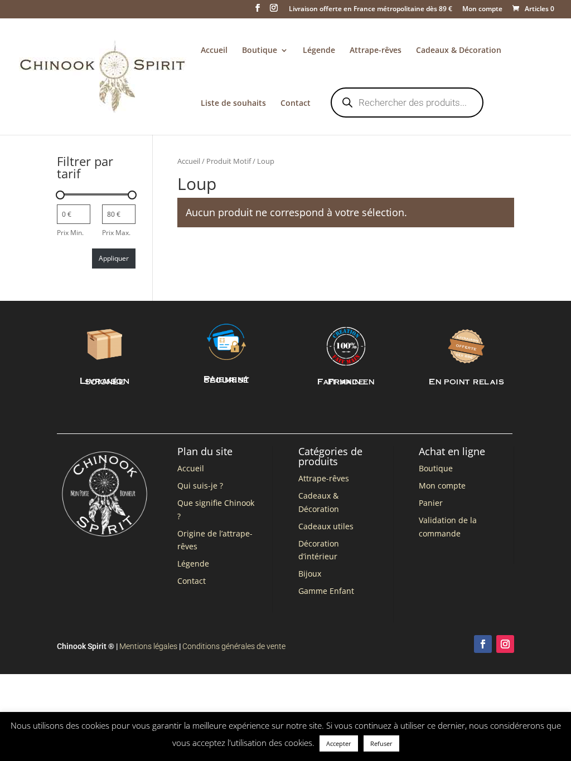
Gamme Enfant (326, 591)
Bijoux (309, 573)
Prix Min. (70, 232)
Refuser (381, 743)
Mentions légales (148, 646)
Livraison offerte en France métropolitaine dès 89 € (370, 9)
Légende (319, 50)
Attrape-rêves (375, 50)
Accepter (338, 743)
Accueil (214, 50)
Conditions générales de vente (234, 646)
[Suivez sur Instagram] (505, 644)
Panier (431, 502)
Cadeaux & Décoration (458, 50)
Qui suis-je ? (200, 485)
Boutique (259, 50)
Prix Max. (116, 232)
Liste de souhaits (233, 103)
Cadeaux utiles (326, 526)
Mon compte (482, 9)
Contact (295, 103)
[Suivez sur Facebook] (483, 644)
